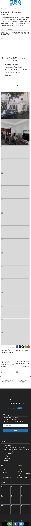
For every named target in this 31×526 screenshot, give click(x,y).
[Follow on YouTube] (28, 349)
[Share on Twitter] (6, 29)
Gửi (15, 433)
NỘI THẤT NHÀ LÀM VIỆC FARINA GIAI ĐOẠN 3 (7, 367)
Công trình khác (5, 9)
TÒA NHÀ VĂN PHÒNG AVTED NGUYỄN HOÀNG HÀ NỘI (23, 367)
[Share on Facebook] (4, 29)
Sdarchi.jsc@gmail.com (9, 458)
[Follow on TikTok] (20, 349)
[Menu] (2, 3)
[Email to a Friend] (8, 29)
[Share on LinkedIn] (11, 29)
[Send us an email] (22, 349)
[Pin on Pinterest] (10, 29)
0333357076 (10, 456)
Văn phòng (20, 9)
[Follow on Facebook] (17, 349)
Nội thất (14, 9)
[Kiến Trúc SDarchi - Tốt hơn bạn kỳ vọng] (15, 3)
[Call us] (25, 349)
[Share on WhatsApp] (2, 29)
